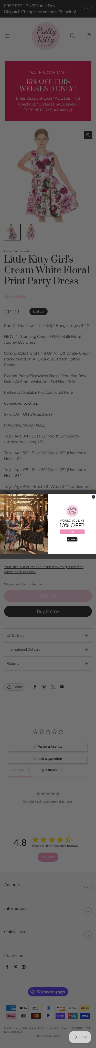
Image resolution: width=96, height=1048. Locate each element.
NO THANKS (72, 539)
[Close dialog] (93, 497)
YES (72, 532)
